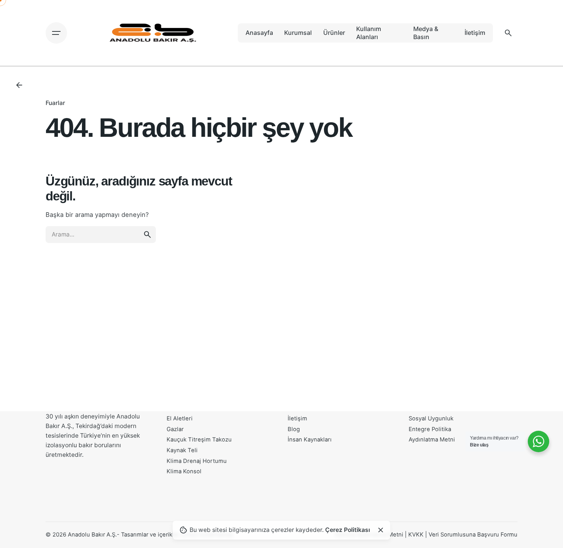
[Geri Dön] (19, 85)
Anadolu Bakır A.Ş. (92, 534)
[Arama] (508, 33)
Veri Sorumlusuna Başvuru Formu (473, 534)
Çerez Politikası (347, 529)
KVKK (416, 534)
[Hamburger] (56, 33)
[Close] (380, 530)
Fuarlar (55, 103)
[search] (147, 234)
